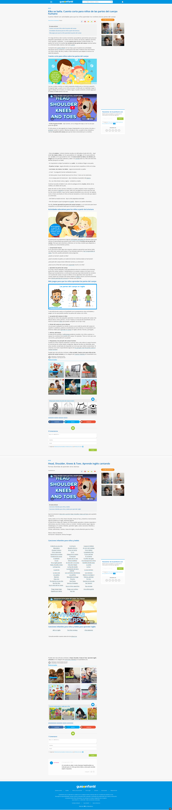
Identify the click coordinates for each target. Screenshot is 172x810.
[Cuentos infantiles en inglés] (56, 682)
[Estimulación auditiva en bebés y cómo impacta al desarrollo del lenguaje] (72, 682)
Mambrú (56, 577)
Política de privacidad (77, 790)
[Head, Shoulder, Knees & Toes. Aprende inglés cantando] (56, 377)
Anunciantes (104, 790)
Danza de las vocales (56, 554)
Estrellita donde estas (89, 563)
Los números (88, 573)
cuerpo (78, 276)
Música (84, 677)
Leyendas (61, 417)
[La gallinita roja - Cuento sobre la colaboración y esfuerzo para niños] (89, 394)
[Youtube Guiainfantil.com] (119, 130)
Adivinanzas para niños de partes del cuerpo (55, 697)
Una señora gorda (89, 589)
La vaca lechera (88, 570)
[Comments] (95, 22)
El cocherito (88, 556)
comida (77, 158)
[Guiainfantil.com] (66, 2)
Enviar (92, 449)
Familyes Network (76, 803)
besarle (61, 190)
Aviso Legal (88, 790)
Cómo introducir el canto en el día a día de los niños (88, 680)
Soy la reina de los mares (56, 585)
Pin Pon (88, 579)
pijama (88, 178)
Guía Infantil (86, 803)
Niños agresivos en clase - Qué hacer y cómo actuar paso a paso (107, 43)
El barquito (72, 556)
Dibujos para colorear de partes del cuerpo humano (61, 401)
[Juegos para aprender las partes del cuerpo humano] (72, 377)
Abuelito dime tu (72, 548)
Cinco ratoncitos (56, 552)
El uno (56, 560)
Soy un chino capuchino (72, 586)
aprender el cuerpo (66, 329)
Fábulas (56, 417)
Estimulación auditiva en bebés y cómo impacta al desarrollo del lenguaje (72, 680)
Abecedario (56, 548)
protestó (50, 130)
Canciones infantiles (54, 371)
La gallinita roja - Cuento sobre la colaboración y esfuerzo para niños (88, 392)
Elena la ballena (72, 560)
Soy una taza (88, 586)
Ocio (49, 8)
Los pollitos (72, 575)
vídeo (60, 321)
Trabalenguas (70, 723)
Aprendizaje (51, 417)
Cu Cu (72, 552)
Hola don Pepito (72, 565)
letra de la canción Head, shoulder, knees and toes (74, 514)
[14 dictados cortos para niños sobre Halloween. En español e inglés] (89, 699)
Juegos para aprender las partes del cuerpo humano (72, 375)
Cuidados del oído (69, 677)
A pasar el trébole (89, 546)
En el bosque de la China (89, 560)
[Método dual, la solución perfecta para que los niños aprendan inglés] (72, 699)
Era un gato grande (56, 563)
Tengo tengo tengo (56, 589)
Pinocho (72, 579)
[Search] (111, 2)
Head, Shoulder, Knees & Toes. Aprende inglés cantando (55, 375)
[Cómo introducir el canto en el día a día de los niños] (89, 682)
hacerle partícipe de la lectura (59, 278)
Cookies (67, 790)
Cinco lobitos (88, 550)
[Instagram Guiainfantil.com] (113, 130)
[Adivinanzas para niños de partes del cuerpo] (56, 699)
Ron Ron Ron (56, 583)
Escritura (84, 693)
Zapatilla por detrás (56, 591)
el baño (77, 86)
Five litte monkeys (72, 630)
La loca (89, 567)
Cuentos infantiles (80, 354)
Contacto (96, 790)
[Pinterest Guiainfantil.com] (110, 130)
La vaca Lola (56, 573)
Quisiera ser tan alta (88, 581)
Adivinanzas (52, 694)
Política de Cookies (78, 446)
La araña (88, 565)
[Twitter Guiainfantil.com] (116, 130)
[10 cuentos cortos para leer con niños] (56, 394)
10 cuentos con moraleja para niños (88, 375)
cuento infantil (61, 48)
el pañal (71, 201)
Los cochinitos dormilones (72, 573)
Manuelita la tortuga (72, 577)
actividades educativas (77, 239)
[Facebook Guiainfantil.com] (107, 130)
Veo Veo (72, 591)
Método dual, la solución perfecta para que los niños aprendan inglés (72, 697)
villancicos (74, 636)
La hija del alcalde (72, 567)
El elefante (56, 558)
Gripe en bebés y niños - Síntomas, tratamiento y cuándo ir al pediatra (118, 43)
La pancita (56, 570)
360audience (90, 806)
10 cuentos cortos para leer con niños (55, 391)
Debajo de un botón (72, 554)
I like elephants (88, 630)
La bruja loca (56, 567)
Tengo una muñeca (72, 589)
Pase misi (56, 579)
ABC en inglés (56, 630)
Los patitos (56, 575)
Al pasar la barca (56, 550)
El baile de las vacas (56, 556)
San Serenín (88, 583)
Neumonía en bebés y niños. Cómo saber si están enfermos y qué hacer (106, 30)
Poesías (65, 417)
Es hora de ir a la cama (72, 563)
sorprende (71, 265)
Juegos (67, 371)
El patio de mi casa (72, 558)
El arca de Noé (89, 554)
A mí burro (73, 546)
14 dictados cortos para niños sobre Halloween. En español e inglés (88, 697)
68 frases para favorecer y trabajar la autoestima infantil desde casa (119, 30)
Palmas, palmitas (89, 577)
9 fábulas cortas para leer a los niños (72, 391)
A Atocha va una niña (56, 546)
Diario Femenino (96, 803)
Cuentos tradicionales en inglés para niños (59, 706)
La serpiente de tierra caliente (73, 570)
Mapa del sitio (114, 790)
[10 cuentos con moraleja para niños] (89, 377)
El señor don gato (89, 558)
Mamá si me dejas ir (88, 575)
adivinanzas (66, 334)
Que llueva (73, 581)
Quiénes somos (58, 790)
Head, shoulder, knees (56, 565)
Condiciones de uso (69, 446)
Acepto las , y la (66, 446)
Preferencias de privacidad (59, 446)
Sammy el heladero (72, 583)
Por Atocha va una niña (56, 581)
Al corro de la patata (88, 548)
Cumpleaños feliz (89, 552)
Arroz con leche (72, 550)
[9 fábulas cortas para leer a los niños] (72, 394)
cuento (73, 45)
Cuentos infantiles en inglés (54, 680)
